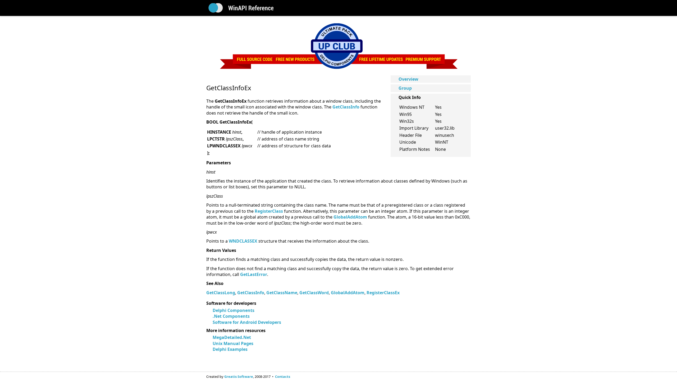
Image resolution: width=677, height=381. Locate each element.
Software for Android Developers (247, 322)
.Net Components (231, 316)
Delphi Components (233, 310)
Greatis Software (238, 376)
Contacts (282, 376)
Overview (408, 79)
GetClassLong (220, 293)
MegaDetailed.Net (232, 337)
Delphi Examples (230, 349)
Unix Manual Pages (233, 343)
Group (405, 88)
